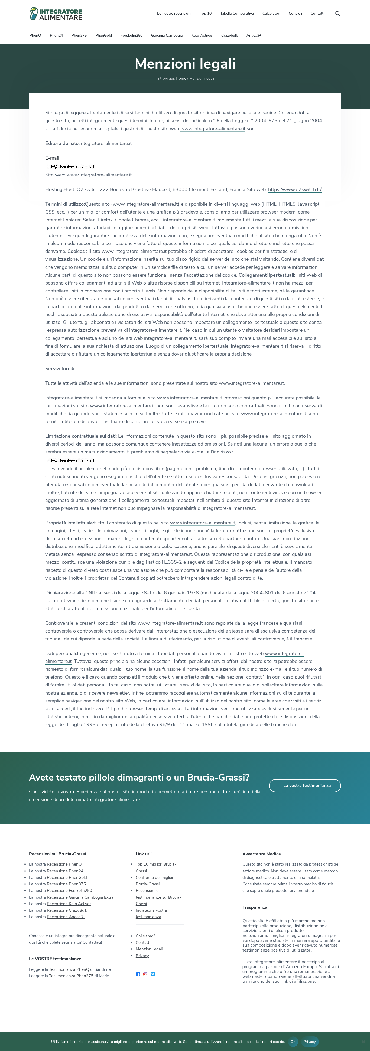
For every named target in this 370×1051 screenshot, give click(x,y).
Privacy (142, 956)
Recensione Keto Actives (69, 904)
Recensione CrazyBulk (67, 910)
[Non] (363, 1041)
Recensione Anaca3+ (66, 917)
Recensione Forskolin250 (69, 890)
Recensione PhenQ (64, 864)
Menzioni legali (149, 949)
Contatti (143, 942)
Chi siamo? (145, 936)
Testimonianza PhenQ (69, 969)
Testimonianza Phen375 (71, 976)
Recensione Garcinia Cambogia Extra (80, 897)
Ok (293, 1041)
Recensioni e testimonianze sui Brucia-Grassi (158, 897)
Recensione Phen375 (66, 884)
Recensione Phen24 (65, 871)
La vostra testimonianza (307, 786)
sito (96, 251)
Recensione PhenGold (67, 877)
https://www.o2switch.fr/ (295, 189)
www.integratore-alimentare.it (212, 128)
